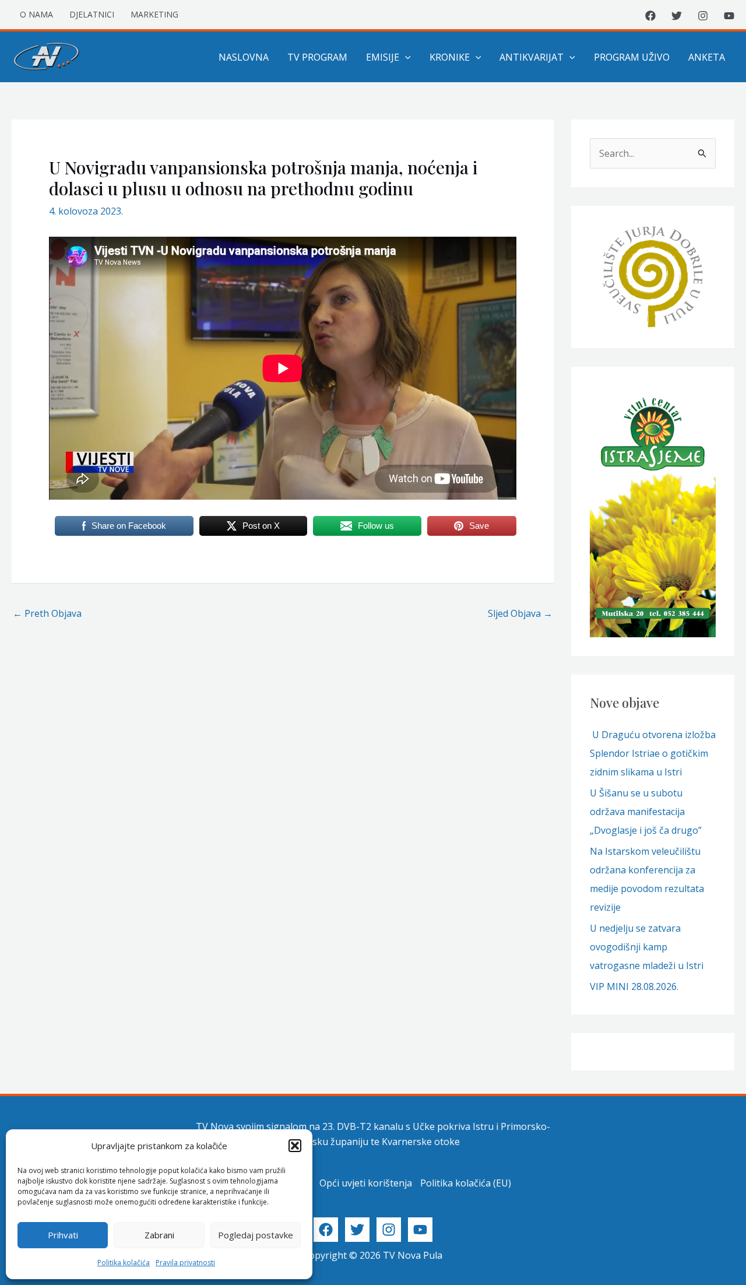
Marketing (154, 14)
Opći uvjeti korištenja (365, 1183)
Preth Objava (47, 613)
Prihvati (63, 1235)
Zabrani (159, 1235)
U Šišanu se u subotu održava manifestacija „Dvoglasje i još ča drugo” (646, 812)
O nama (36, 14)
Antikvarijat (531, 57)
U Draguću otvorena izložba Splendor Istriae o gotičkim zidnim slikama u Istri (653, 753)
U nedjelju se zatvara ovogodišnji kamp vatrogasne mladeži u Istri (646, 947)
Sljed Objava (520, 613)
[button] (295, 1145)
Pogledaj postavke (255, 1235)
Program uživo (632, 57)
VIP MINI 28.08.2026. (634, 986)
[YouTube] (729, 15)
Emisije (382, 57)
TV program (317, 57)
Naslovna (244, 57)
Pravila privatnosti (185, 1263)
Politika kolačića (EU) (465, 1183)
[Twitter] (676, 15)
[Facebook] (650, 15)
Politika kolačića (123, 1263)
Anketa (706, 57)
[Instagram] (703, 15)
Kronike (450, 57)
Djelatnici (91, 14)
